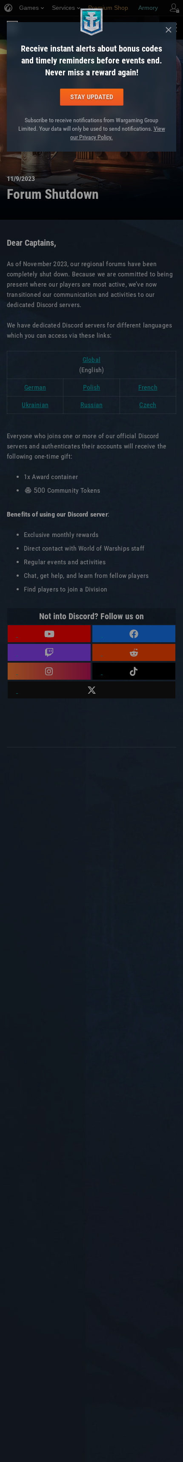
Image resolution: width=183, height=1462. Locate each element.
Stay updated (91, 97)
